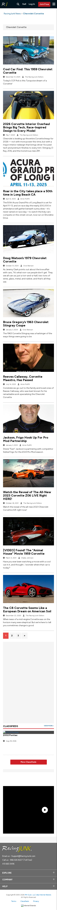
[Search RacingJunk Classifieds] (18, 4)
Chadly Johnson (27, 558)
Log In (32, 4)
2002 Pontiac (10, 735)
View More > (49, 726)
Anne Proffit (25, 199)
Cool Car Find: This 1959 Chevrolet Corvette (27, 70)
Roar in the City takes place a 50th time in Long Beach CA (27, 192)
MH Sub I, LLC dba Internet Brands (38, 895)
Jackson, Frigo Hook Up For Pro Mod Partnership (25, 439)
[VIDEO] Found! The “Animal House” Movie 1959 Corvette (24, 551)
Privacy (36, 901)
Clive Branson (28, 266)
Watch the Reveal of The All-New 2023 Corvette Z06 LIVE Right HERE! (27, 495)
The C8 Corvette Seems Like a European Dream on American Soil (27, 609)
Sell (24, 4)
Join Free (44, 4)
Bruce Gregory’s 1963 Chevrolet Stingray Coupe (25, 323)
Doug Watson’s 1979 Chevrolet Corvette (25, 259)
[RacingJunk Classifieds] (4, 4)
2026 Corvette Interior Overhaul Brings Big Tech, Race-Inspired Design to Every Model (26, 127)
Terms (13, 901)
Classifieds (24, 901)
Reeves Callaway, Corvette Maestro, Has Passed (22, 378)
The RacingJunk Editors (34, 77)
